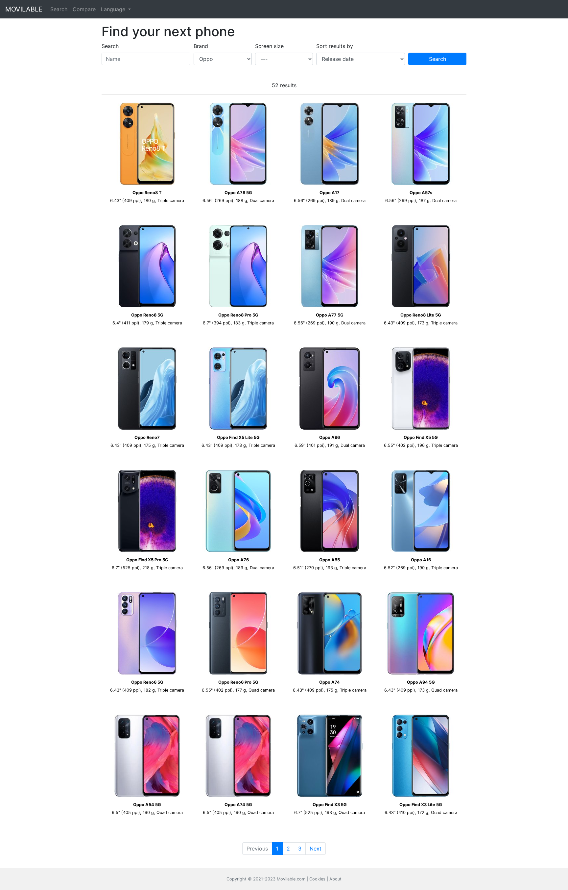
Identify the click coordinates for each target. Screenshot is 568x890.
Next (315, 848)
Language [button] (114, 9)
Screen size (269, 46)
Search (58, 9)
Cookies (317, 879)
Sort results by (334, 46)
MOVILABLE (23, 9)
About (335, 879)
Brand (201, 46)
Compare (84, 9)
